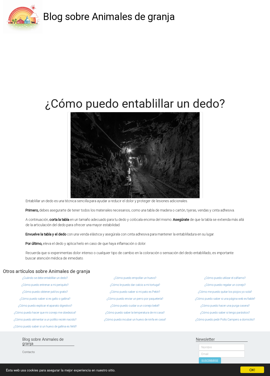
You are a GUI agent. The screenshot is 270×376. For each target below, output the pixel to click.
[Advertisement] (135, 63)
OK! (252, 369)
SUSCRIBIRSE (209, 360)
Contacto (28, 352)
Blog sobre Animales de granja (109, 16)
